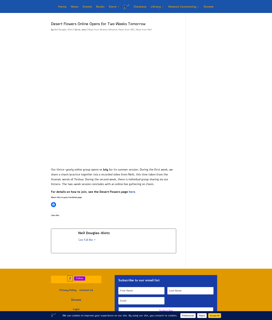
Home (62, 7)
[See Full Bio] (95, 239)
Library (156, 7)
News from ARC (126, 29)
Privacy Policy (68, 290)
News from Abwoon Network (102, 29)
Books (100, 7)
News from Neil (144, 29)
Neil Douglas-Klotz (63, 29)
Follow (79, 278)
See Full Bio (85, 240)
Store (112, 7)
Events (87, 7)
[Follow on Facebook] (70, 278)
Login (76, 309)
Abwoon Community (182, 7)
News (74, 7)
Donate (209, 7)
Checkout (139, 7)
